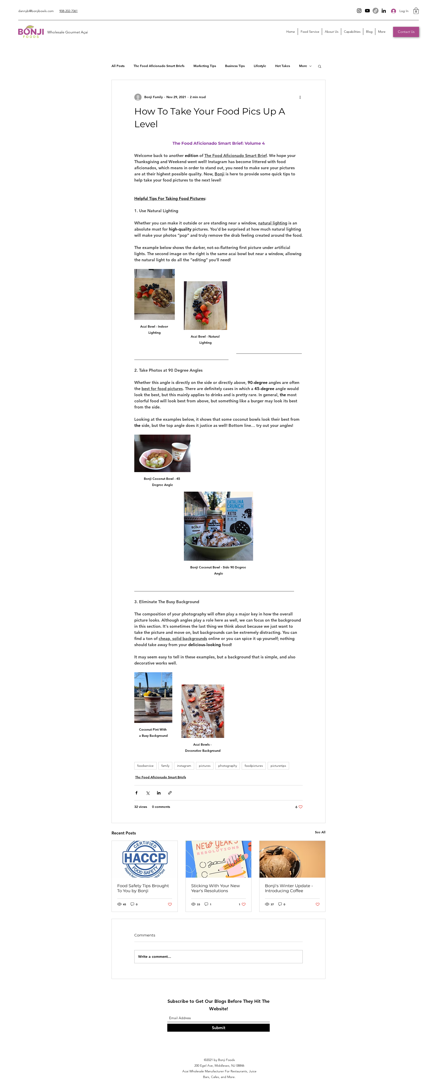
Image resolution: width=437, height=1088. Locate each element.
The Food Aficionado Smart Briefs (159, 66)
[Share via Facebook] (136, 793)
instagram (184, 766)
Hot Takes (282, 66)
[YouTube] (367, 11)
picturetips (278, 766)
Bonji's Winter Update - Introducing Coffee (289, 888)
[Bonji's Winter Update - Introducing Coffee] (292, 859)
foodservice (145, 766)
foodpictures (254, 766)
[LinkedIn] (384, 11)
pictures (205, 766)
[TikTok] (376, 11)
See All (320, 832)
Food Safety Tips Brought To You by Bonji (143, 888)
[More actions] (300, 97)
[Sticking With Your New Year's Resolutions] (219, 859)
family (165, 766)
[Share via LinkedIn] (159, 793)
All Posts (118, 66)
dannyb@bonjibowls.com (36, 11)
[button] (416, 10)
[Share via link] (170, 793)
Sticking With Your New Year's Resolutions (215, 888)
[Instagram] (359, 11)
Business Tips (235, 66)
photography (227, 766)
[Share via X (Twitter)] (147, 793)
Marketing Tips (204, 66)
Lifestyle (260, 66)
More (303, 66)
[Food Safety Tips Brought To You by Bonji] (145, 859)
